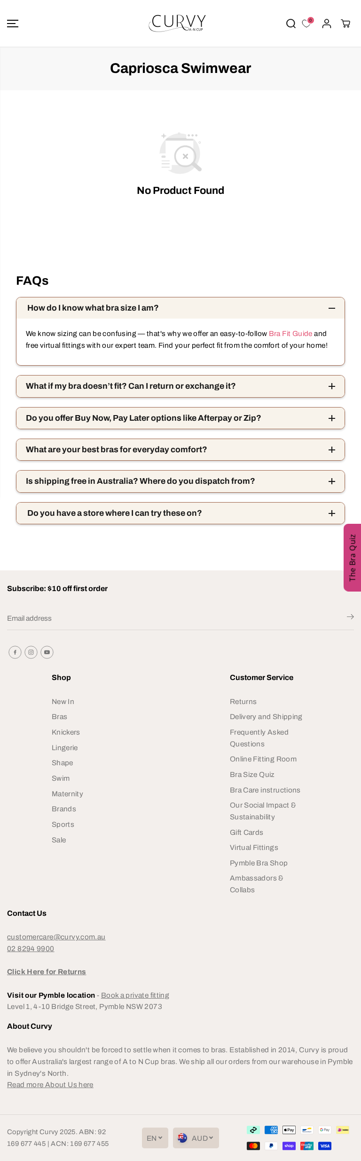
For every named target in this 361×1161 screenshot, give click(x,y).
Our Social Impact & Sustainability (263, 811)
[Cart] (345, 23)
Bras (60, 717)
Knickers (66, 732)
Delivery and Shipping (266, 717)
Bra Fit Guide (289, 333)
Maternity (67, 794)
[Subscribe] (350, 618)
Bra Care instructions (265, 790)
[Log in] (326, 23)
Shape (62, 763)
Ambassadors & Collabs (257, 884)
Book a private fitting (135, 995)
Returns (243, 701)
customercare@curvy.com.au (56, 937)
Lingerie (65, 748)
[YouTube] (47, 652)
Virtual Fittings (254, 847)
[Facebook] (15, 652)
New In (63, 701)
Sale (59, 840)
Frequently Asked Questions (259, 738)
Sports (63, 824)
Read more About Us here (50, 1085)
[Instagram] (31, 652)
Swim (61, 778)
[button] (12, 23)
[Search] (291, 23)
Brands (64, 809)
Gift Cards (247, 832)
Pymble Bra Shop (259, 863)
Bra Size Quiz (252, 774)
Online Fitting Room (263, 759)
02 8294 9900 (31, 949)
